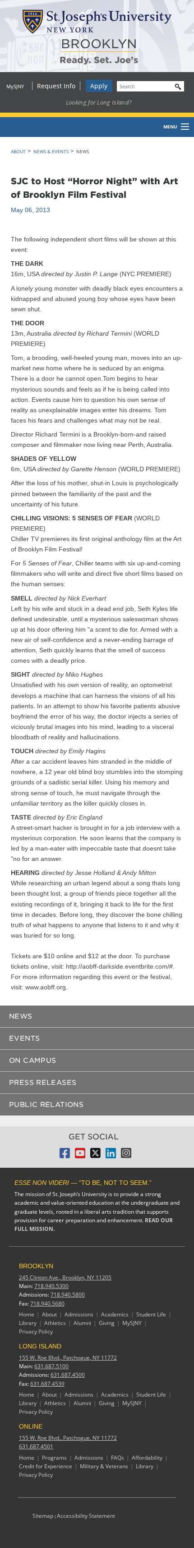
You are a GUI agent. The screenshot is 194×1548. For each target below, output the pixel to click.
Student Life (151, 1314)
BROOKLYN (99, 43)
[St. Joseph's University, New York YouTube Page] (80, 1155)
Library (28, 1323)
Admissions (79, 1314)
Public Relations (46, 1105)
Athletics (55, 1323)
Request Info (56, 86)
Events (24, 1038)
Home (26, 1314)
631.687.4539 (47, 1384)
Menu (170, 126)
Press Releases (42, 1083)
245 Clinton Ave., (65, 1277)
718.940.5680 (47, 1303)
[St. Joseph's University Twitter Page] (95, 1155)
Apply (98, 86)
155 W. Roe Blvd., (68, 1357)
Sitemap (42, 1516)
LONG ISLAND (40, 1346)
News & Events (51, 151)
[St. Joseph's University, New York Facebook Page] (65, 1155)
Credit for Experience (45, 1466)
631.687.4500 (68, 1375)
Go (176, 85)
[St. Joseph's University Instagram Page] (126, 1155)
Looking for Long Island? (99, 102)
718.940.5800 (68, 1294)
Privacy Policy (36, 1331)
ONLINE (30, 1426)
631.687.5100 (51, 1366)
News (20, 1016)
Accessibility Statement (86, 1516)
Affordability (147, 1457)
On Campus (32, 1060)
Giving (107, 1323)
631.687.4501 (36, 1446)
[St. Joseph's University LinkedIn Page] (111, 1155)
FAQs (117, 1457)
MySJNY (15, 86)
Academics (115, 1314)
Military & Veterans (104, 1466)
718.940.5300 (51, 1286)
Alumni (82, 1323)
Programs (54, 1457)
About (18, 151)
